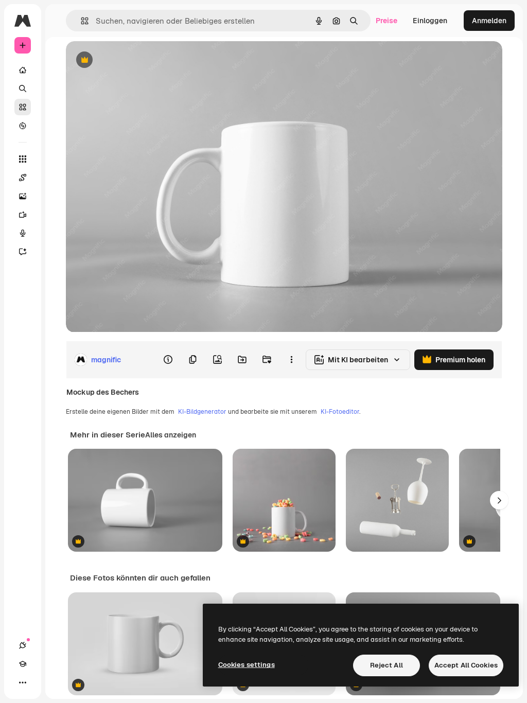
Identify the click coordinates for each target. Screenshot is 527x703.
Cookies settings (246, 664)
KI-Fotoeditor (340, 412)
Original (131, 60)
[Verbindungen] (22, 645)
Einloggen (430, 20)
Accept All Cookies (466, 665)
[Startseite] (22, 70)
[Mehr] (22, 682)
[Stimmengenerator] (22, 233)
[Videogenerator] (22, 214)
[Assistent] (22, 251)
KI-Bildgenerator (202, 412)
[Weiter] (499, 500)
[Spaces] (22, 177)
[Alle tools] (22, 159)
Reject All (386, 665)
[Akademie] (22, 664)
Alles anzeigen (170, 435)
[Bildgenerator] (22, 196)
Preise (386, 20)
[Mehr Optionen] (291, 359)
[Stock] (22, 107)
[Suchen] (22, 88)
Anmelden (489, 20)
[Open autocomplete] (80, 21)
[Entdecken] (22, 125)
